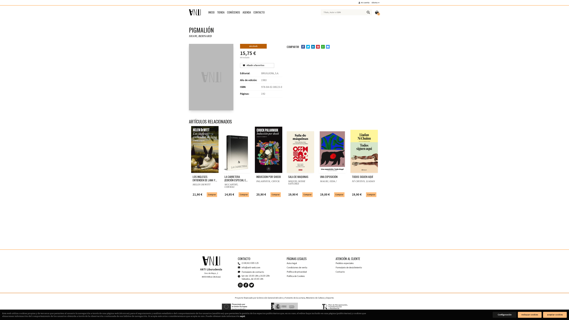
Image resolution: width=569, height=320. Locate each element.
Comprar (212, 194)
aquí (242, 316)
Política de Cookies (296, 276)
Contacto (340, 271)
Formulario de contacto (253, 272)
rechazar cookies (529, 314)
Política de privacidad (297, 271)
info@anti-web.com (251, 267)
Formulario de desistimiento (349, 267)
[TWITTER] (251, 285)
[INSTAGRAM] (240, 285)
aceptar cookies (555, 314)
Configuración (505, 314)
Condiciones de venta (297, 267)
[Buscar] (368, 12)
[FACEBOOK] (245, 285)
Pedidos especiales (345, 263)
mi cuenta (365, 2)
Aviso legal (292, 263)
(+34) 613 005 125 (250, 263)
